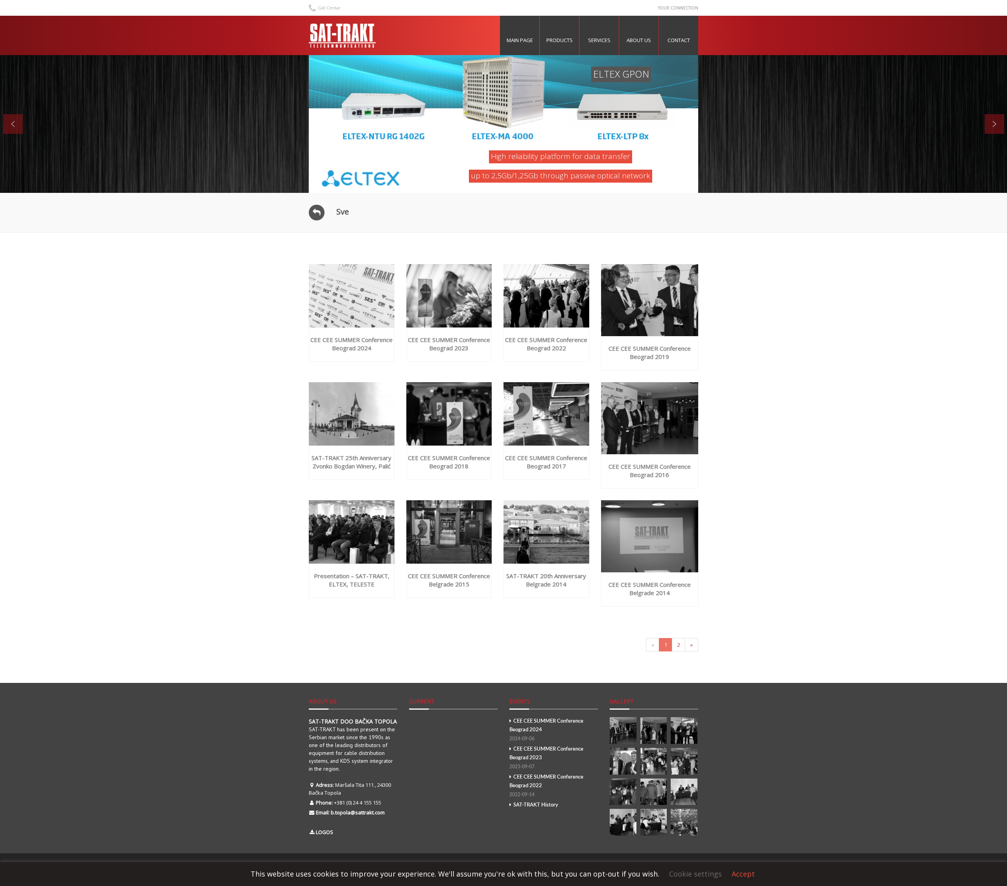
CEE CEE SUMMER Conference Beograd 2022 (546, 786)
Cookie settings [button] (695, 874)
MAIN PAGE (520, 40)
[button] (13, 124)
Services (599, 40)
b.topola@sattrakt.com (358, 812)
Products (559, 40)
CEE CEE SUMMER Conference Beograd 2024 (546, 730)
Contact (679, 40)
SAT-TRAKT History (535, 805)
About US (639, 40)
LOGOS (324, 832)
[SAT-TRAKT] (342, 35)
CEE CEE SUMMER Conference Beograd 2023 (546, 758)
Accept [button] (743, 874)
